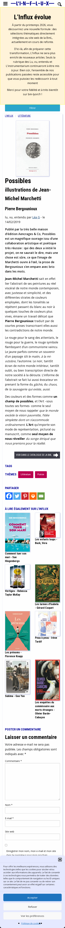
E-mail (9, 818)
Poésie (41, 474)
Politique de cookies (30, 923)
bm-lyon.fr (34, 94)
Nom (8, 804)
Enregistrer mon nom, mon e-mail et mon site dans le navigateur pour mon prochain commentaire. (31, 855)
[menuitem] (11, 116)
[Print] (33, 496)
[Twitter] (17, 496)
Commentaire (13, 761)
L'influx (9, 116)
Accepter (32, 897)
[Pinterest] (25, 496)
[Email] (41, 496)
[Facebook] (9, 496)
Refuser (32, 906)
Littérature (24, 116)
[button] (60, 859)
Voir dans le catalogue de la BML (34, 455)
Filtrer (32, 108)
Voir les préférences (32, 916)
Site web (9, 831)
